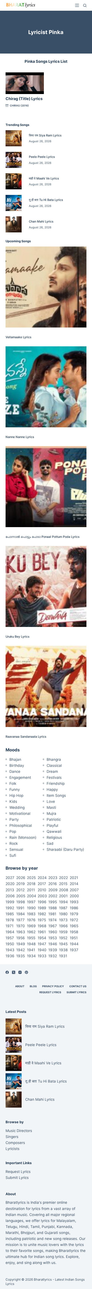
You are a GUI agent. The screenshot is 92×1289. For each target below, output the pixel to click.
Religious (54, 837)
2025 (31, 878)
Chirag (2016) (19, 105)
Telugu (11, 1227)
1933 (42, 956)
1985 (10, 914)
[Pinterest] (26, 972)
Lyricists (12, 1149)
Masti (51, 807)
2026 (20, 878)
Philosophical (20, 825)
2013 (10, 890)
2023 (52, 878)
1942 (20, 950)
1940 (42, 950)
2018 (31, 884)
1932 (52, 956)
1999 (10, 902)
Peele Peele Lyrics (42, 157)
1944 (74, 944)
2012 (20, 890)
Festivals (54, 777)
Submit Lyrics (76, 992)
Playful (52, 825)
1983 (31, 914)
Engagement (20, 777)
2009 (53, 890)
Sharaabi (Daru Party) (65, 849)
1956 (20, 938)
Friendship (56, 783)
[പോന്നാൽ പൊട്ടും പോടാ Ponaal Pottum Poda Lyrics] (46, 486)
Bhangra (54, 759)
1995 (52, 902)
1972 (74, 920)
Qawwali (54, 831)
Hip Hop (16, 795)
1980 (63, 914)
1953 (52, 938)
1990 (31, 908)
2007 (74, 890)
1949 (20, 944)
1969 (31, 926)
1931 (63, 956)
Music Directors (19, 1131)
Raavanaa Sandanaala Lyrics (26, 736)
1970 (20, 926)
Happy (52, 789)
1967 (52, 926)
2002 (52, 896)
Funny (14, 789)
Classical (54, 765)
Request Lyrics (50, 992)
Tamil (35, 1227)
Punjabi (48, 1227)
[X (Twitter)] (13, 972)
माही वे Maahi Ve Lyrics (44, 178)
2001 (63, 896)
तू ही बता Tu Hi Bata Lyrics (46, 200)
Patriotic (54, 819)
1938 (63, 950)
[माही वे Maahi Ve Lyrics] (14, 181)
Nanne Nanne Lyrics (20, 437)
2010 (42, 890)
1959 (63, 932)
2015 (63, 884)
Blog (33, 986)
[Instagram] (20, 972)
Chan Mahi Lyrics (41, 221)
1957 (10, 938)
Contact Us (77, 986)
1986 (74, 908)
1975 (42, 920)
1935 (20, 956)
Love (51, 801)
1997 (31, 902)
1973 (63, 920)
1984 (20, 914)
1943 (10, 950)
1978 (10, 920)
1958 (74, 932)
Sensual (16, 849)
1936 (10, 956)
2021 (74, 878)
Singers (12, 1137)
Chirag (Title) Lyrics (24, 98)
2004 (31, 896)
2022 (63, 878)
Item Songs (56, 795)
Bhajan (15, 759)
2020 (10, 884)
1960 (52, 932)
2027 (10, 878)
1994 (63, 902)
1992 (10, 908)
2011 (31, 890)
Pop (12, 831)
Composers (15, 1143)
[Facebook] (7, 972)
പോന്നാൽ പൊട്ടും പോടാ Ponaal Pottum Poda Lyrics (43, 536)
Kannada (64, 1227)
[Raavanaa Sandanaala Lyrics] (46, 686)
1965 (74, 926)
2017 (42, 884)
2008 (63, 890)
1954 (42, 938)
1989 (42, 908)
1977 (20, 920)
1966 (63, 926)
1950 (10, 944)
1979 (74, 914)
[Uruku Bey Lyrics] (46, 586)
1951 (74, 938)
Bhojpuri (28, 1233)
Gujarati (51, 1233)
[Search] (84, 5)
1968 (42, 926)
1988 (52, 908)
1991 (20, 908)
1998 (20, 902)
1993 (74, 902)
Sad (50, 843)
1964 (10, 932)
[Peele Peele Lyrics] (14, 160)
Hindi (23, 1227)
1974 (52, 920)
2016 (52, 884)
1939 (52, 950)
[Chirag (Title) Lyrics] (25, 83)
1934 (31, 956)
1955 (31, 938)
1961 (42, 932)
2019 (20, 884)
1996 (42, 902)
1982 (42, 914)
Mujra (51, 813)
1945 (63, 944)
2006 (10, 896)
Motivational (19, 813)
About (19, 986)
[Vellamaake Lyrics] (46, 287)
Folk (12, 783)
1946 (52, 944)
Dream (52, 771)
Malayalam (65, 1221)
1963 (20, 932)
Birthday (16, 765)
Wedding (17, 807)
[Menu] (77, 5)
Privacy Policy (53, 986)
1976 (31, 920)
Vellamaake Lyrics (18, 337)
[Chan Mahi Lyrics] (14, 224)
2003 (42, 896)
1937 (74, 950)
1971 (9, 926)
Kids (13, 801)
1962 (31, 932)
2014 (74, 884)
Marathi (12, 1233)
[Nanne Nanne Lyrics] (46, 386)
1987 (63, 908)
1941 (31, 950)
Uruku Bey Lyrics (18, 636)
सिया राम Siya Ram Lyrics (45, 135)
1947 (42, 944)
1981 (52, 914)
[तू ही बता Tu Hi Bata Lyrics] (14, 203)
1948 (31, 944)
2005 (20, 896)
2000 (74, 896)
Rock (13, 843)
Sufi (12, 855)
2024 (42, 878)
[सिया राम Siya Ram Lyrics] (14, 138)
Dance (14, 771)
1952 (63, 938)
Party (14, 819)
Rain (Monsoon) (22, 837)
